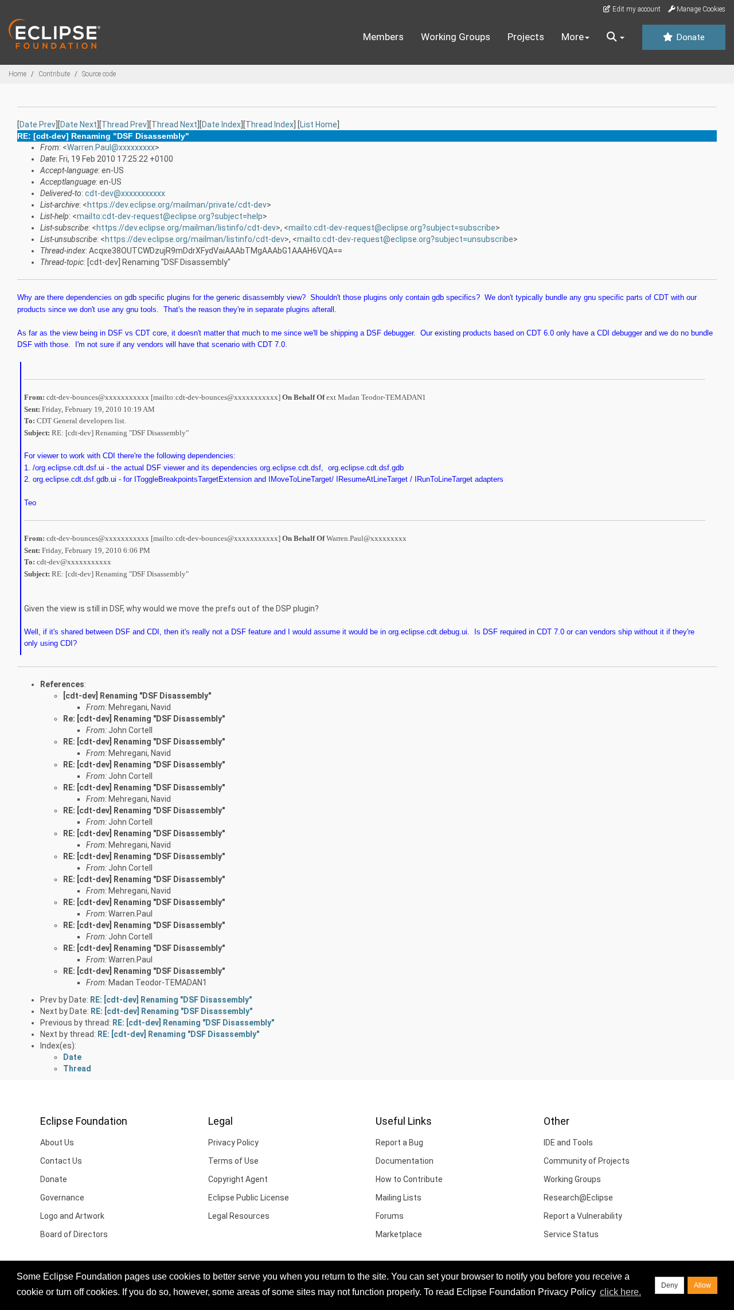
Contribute (54, 74)
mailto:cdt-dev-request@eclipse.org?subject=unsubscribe (405, 239)
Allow (702, 1285)
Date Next (78, 124)
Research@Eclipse (578, 1197)
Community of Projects (587, 1160)
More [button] (572, 36)
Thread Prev (124, 124)
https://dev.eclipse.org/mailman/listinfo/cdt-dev (186, 227)
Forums (390, 1216)
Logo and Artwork (72, 1216)
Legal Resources (239, 1216)
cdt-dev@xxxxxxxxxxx (125, 193)
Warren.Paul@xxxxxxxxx (111, 147)
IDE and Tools (568, 1142)
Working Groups (455, 36)
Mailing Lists (398, 1197)
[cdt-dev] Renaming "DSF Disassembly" (137, 695)
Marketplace (399, 1234)
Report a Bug (399, 1142)
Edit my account (636, 9)
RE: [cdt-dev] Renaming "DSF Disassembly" (144, 741)
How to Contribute (409, 1179)
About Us (57, 1142)
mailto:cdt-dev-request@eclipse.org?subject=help (170, 216)
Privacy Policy (233, 1142)
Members (383, 36)
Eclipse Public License (248, 1197)
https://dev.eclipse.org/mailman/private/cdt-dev (177, 204)
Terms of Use (233, 1160)
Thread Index (269, 124)
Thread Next (174, 124)
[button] (615, 37)
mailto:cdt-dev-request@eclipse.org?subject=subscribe (391, 227)
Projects (525, 36)
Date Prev (37, 124)
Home (17, 74)
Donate (689, 37)
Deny (669, 1285)
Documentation (405, 1160)
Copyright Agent (238, 1179)
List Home (318, 124)
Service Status (571, 1234)
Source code (99, 74)
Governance (62, 1197)
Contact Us (61, 1160)
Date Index (221, 124)
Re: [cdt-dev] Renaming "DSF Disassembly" (144, 718)
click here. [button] (620, 1292)
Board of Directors (74, 1234)
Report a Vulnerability (583, 1216)
